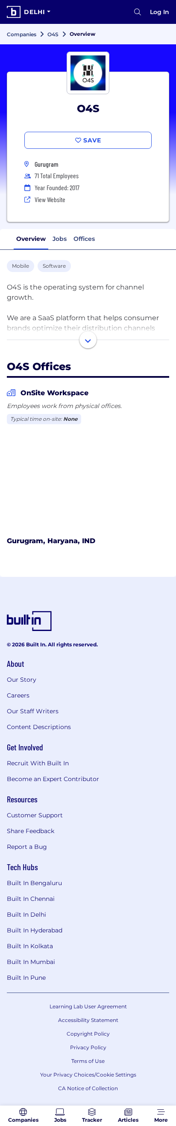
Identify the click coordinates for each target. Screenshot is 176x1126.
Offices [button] (84, 239)
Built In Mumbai (31, 962)
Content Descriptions (39, 727)
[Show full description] (88, 339)
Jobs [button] (60, 239)
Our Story (21, 679)
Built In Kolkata (30, 946)
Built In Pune (26, 977)
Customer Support (35, 815)
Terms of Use (88, 1061)
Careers (18, 695)
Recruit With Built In (38, 763)
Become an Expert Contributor (53, 779)
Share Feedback (30, 831)
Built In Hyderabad (34, 930)
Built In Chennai (31, 899)
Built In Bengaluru (34, 883)
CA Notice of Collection (88, 1088)
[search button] (137, 12)
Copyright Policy (88, 1033)
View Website (50, 199)
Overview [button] (31, 239)
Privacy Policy (88, 1047)
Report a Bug (27, 847)
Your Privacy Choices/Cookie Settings (88, 1074)
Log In (159, 12)
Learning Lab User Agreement (88, 1006)
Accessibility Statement (88, 1020)
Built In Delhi (26, 914)
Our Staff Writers (33, 711)
